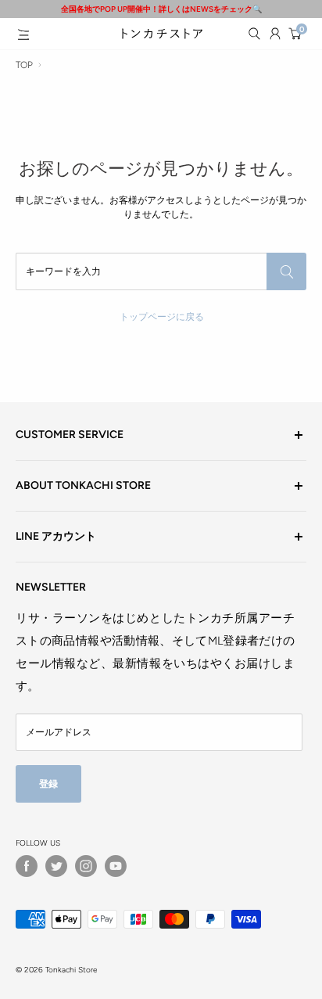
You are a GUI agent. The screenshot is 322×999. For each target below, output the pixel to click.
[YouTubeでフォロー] (116, 866)
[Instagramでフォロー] (86, 866)
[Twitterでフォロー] (56, 866)
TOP (24, 64)
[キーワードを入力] (286, 271)
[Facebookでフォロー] (27, 866)
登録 (48, 783)
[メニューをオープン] (23, 34)
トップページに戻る (162, 316)
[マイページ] (275, 33)
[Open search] (254, 33)
